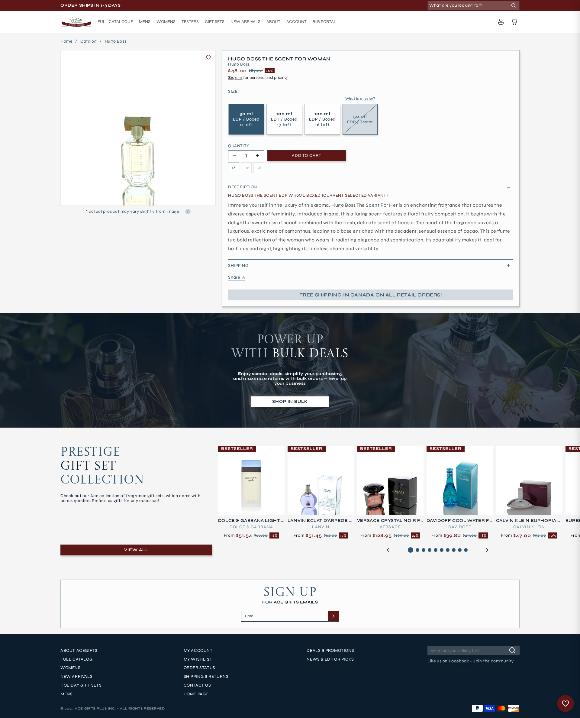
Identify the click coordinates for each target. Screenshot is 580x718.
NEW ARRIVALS (76, 676)
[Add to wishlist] (208, 57)
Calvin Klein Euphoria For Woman (528, 520)
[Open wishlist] (565, 703)
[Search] (513, 5)
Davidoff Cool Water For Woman (458, 520)
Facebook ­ (459, 661)
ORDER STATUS (199, 668)
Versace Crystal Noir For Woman (388, 520)
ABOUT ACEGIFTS (78, 650)
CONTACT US (197, 685)
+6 (233, 168)
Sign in (235, 77)
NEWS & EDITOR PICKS (330, 659)
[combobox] (473, 5)
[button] (514, 22)
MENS (66, 694)
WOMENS (70, 668)
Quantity (238, 146)
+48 (259, 168)
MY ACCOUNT (198, 650)
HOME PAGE (196, 694)
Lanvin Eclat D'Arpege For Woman (320, 520)
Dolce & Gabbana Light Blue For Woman (251, 520)
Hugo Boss (115, 41)
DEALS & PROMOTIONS (330, 650)
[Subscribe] (333, 616)
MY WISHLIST (198, 659)
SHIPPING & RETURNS (206, 676)
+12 (246, 168)
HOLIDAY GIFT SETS (81, 685)
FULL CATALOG (76, 659)
